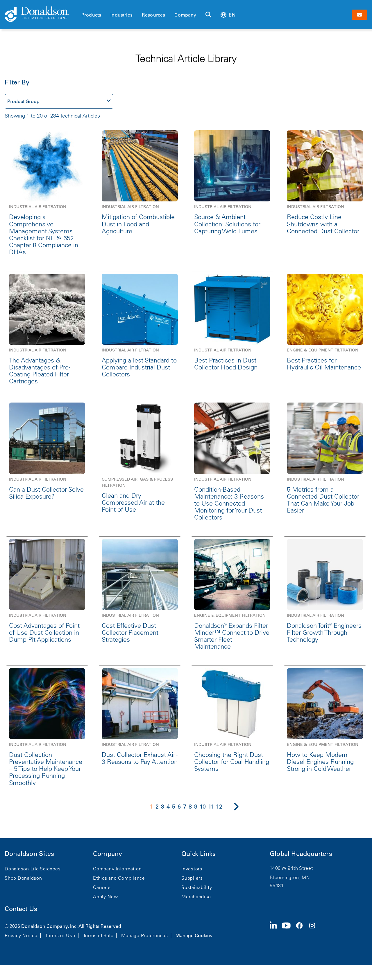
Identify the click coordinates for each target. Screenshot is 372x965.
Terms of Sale (98, 935)
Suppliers (192, 878)
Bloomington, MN (290, 877)
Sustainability (196, 887)
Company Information (117, 868)
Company (185, 15)
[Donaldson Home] (41, 14)
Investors (191, 868)
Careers (101, 887)
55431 (277, 885)
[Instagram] (314, 930)
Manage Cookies (194, 935)
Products (91, 15)
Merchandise (196, 896)
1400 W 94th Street (291, 868)
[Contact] (359, 15)
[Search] (208, 15)
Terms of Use (60, 935)
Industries (121, 15)
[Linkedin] (276, 930)
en (232, 15)
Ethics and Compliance (119, 878)
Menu (83, 5)
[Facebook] (301, 930)
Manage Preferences (144, 935)
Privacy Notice (21, 935)
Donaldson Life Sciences (32, 868)
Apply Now (105, 896)
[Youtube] (289, 930)
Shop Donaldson (23, 878)
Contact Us (21, 909)
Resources (153, 15)
